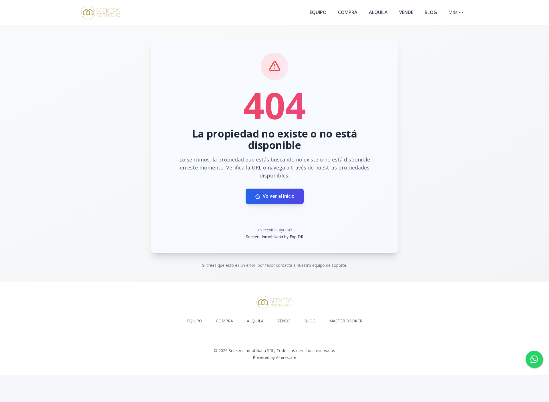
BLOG (431, 12)
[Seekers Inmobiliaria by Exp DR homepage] (100, 12)
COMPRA (347, 12)
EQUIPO (318, 12)
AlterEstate (286, 357)
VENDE (406, 12)
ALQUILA (378, 12)
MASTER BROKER (345, 321)
